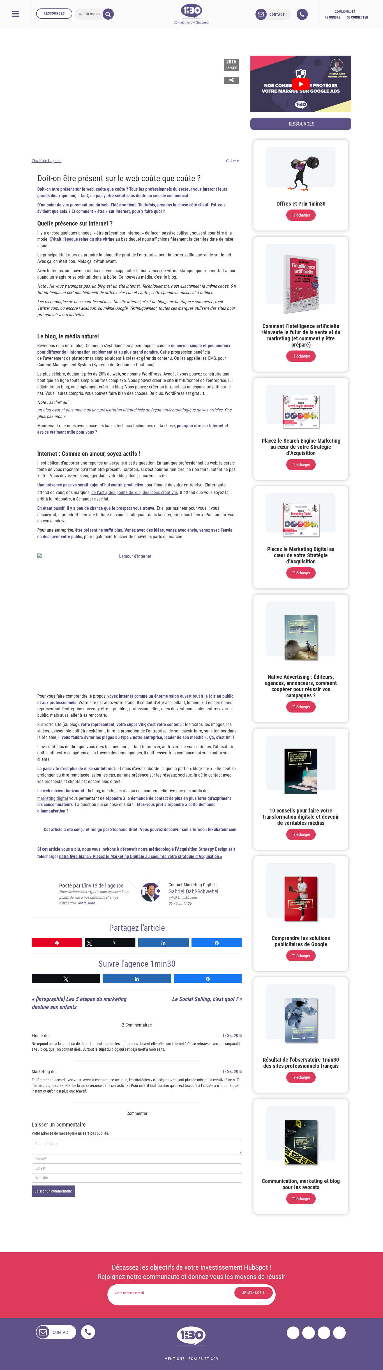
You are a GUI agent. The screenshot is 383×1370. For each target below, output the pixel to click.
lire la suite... (88, 903)
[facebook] (293, 1332)
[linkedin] (324, 1332)
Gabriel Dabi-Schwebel (193, 891)
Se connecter (357, 17)
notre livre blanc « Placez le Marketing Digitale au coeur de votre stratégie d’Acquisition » (140, 856)
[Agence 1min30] (191, 14)
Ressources (54, 13)
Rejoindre (332, 17)
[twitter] (308, 1332)
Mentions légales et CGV (192, 1359)
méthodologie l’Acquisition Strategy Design (188, 849)
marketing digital (52, 798)
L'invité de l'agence (46, 160)
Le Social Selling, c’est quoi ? (205, 999)
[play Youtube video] (300, 84)
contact (277, 15)
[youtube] (339, 1332)
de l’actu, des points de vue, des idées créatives (134, 492)
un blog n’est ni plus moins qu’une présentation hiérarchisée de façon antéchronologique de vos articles (129, 410)
